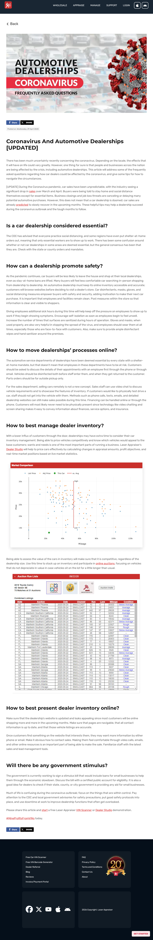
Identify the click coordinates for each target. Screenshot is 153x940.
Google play (145, 5)
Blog (28, 872)
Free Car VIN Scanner (36, 857)
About (85, 877)
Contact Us (87, 872)
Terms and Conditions (92, 867)
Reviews (30, 877)
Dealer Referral (33, 867)
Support (111, 5)
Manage (95, 5)
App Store (137, 5)
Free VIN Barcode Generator (39, 862)
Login (126, 5)
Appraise (78, 5)
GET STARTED (141, 934)
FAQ (84, 857)
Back (14, 24)
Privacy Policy (88, 862)
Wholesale (60, 5)
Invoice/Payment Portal (37, 882)
